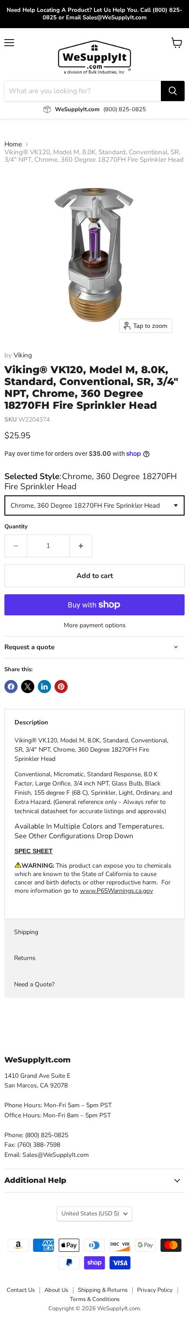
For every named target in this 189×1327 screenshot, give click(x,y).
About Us (56, 1290)
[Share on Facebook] (11, 686)
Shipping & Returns (102, 1290)
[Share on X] (27, 686)
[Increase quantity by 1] (81, 545)
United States (90, 1214)
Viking (23, 355)
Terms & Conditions (95, 1299)
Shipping (26, 932)
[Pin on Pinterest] (61, 686)
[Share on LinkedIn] (44, 686)
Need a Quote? (34, 984)
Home (13, 144)
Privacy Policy (155, 1290)
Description (31, 722)
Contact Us (21, 1290)
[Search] (173, 91)
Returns (25, 958)
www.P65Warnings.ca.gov (116, 891)
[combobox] (94, 505)
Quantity (16, 527)
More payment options (95, 625)
